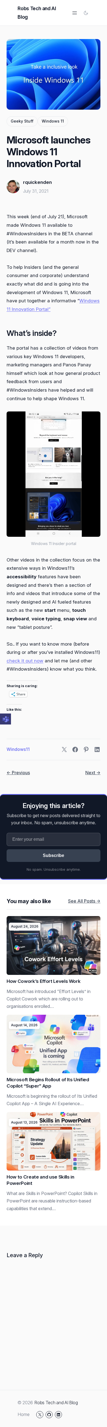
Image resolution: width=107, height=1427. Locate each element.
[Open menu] (74, 13)
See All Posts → (84, 901)
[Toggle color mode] (85, 12)
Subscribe (53, 855)
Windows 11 (53, 121)
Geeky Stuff (22, 121)
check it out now (25, 660)
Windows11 (18, 749)
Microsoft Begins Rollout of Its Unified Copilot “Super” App (48, 1083)
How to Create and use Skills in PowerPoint (40, 1180)
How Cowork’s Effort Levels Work (43, 981)
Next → (92, 772)
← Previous (18, 772)
